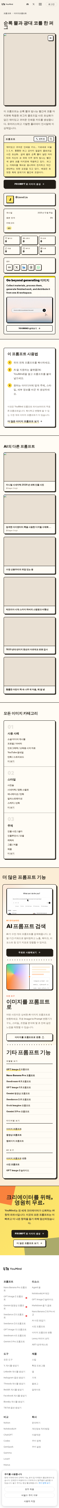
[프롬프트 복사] (51, 139)
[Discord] (27, 4)
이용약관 (36, 1434)
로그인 (51, 4)
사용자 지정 (29, 1501)
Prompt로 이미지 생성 (28, 184)
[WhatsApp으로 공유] (38, 267)
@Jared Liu (21, 197)
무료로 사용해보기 (27, 952)
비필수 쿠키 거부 (29, 1495)
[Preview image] (50, 38)
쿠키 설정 (36, 1446)
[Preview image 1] (29, 69)
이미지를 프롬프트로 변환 (28, 1037)
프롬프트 (7, 13)
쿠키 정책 (36, 1440)
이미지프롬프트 (20, 13)
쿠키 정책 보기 (44, 1483)
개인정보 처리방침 (40, 1428)
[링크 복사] (9, 267)
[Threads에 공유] (31, 267)
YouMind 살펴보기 (27, 328)
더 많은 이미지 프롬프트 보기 (23, 421)
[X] (33, 4)
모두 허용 (29, 1489)
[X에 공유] (17, 267)
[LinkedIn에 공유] (24, 267)
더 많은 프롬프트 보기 (28, 1243)
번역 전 (42, 139)
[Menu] (40, 4)
